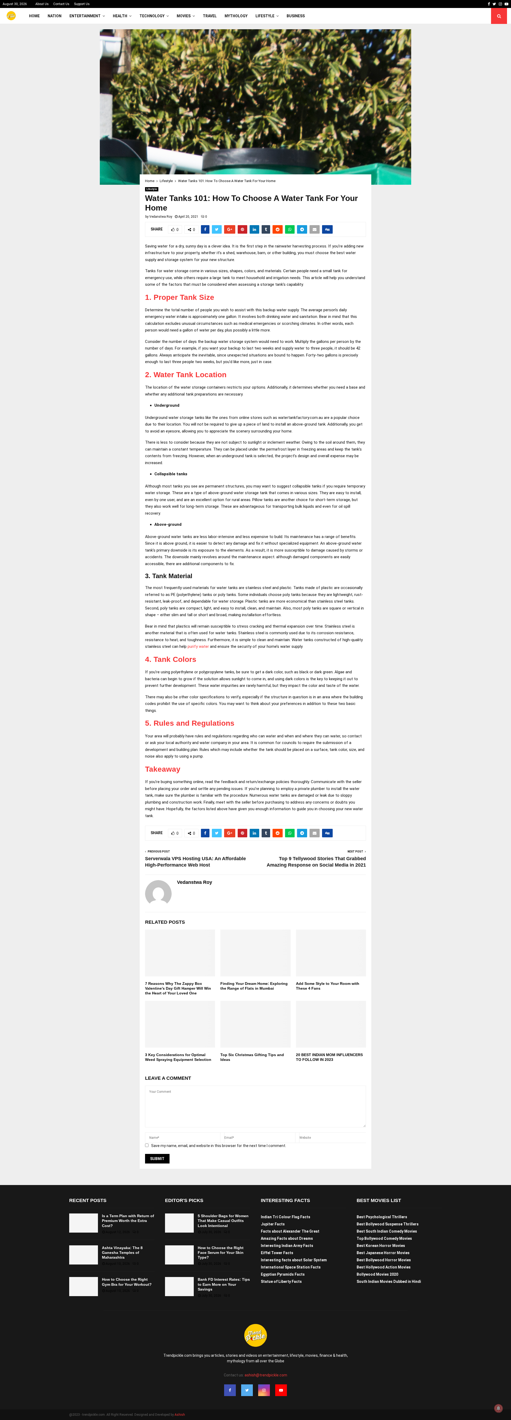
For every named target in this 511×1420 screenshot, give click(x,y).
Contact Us (61, 4)
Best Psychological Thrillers (382, 1217)
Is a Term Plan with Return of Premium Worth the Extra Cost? (128, 1221)
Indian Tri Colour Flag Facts (285, 1217)
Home (34, 16)
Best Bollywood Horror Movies (384, 1260)
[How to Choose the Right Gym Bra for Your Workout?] (83, 1286)
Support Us (82, 4)
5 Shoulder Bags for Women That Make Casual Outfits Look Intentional (223, 1221)
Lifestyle (265, 16)
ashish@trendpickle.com (266, 1375)
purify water (198, 646)
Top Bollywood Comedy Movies (384, 1238)
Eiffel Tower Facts (277, 1253)
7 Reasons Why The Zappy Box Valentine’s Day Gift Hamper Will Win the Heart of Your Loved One (178, 988)
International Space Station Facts (291, 1267)
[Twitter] (247, 1390)
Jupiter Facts (273, 1224)
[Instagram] (264, 1390)
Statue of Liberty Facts (281, 1281)
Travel (210, 16)
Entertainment (85, 16)
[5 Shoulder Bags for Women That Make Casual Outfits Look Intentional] (179, 1223)
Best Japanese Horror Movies (383, 1253)
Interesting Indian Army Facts (287, 1245)
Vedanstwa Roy (160, 217)
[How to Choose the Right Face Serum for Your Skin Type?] (179, 1254)
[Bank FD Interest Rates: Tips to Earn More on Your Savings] (179, 1286)
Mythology (236, 16)
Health (120, 16)
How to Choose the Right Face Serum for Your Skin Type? (221, 1252)
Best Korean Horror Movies (381, 1245)
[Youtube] (281, 1390)
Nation (54, 16)
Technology (151, 16)
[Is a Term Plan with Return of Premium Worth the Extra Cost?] (83, 1223)
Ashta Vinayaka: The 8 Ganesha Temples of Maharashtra (122, 1252)
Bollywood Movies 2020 (377, 1274)
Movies (184, 16)
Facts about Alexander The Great (290, 1231)
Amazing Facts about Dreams (287, 1238)
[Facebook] (230, 1390)
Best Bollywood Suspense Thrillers (388, 1224)
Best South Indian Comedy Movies (387, 1231)
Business (296, 16)
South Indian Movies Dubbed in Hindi (389, 1281)
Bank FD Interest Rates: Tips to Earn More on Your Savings (224, 1284)
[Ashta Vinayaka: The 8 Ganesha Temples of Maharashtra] (83, 1254)
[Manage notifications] (498, 1408)
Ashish (180, 1415)
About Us (42, 4)
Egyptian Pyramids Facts (283, 1274)
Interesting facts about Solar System (294, 1260)
